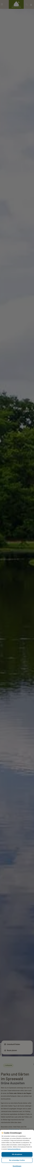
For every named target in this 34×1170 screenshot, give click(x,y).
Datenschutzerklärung (14, 1149)
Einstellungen (17, 1166)
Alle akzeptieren (17, 1154)
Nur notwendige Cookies (17, 1160)
